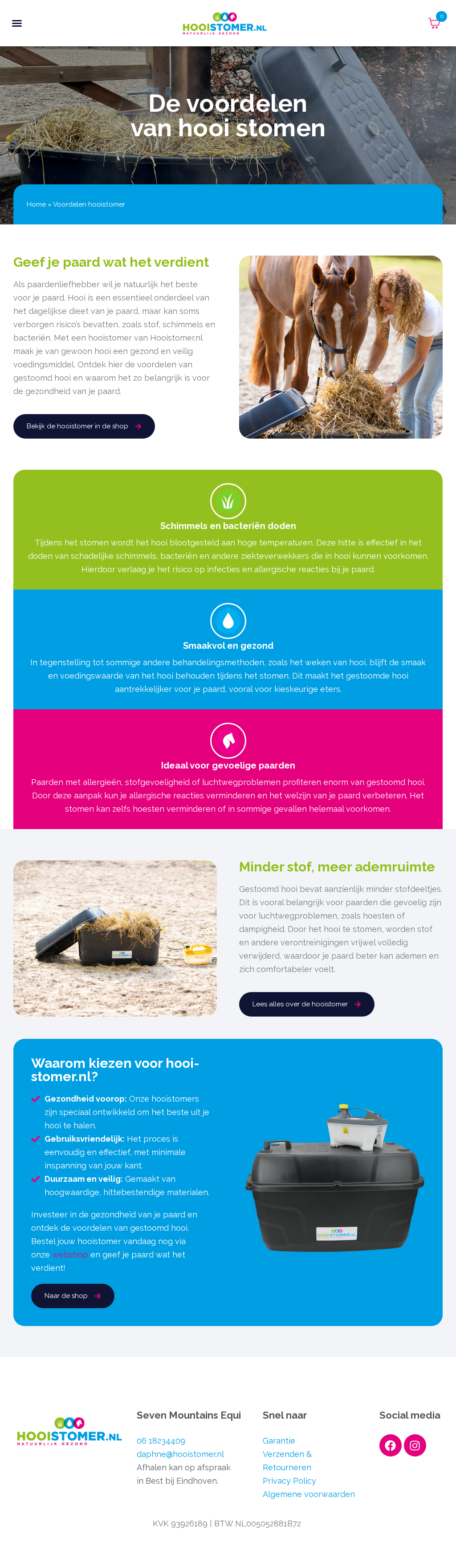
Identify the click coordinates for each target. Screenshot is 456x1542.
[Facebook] (390, 1445)
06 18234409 (161, 1440)
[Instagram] (415, 1445)
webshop (70, 1254)
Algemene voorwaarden (309, 1494)
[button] (17, 23)
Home (36, 204)
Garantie (279, 1440)
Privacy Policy (289, 1480)
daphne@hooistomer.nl (180, 1454)
